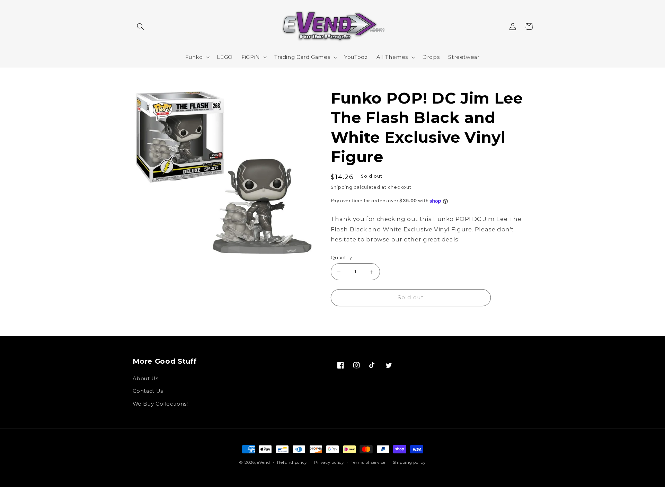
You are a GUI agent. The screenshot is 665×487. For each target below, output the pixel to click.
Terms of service (368, 462)
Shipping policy (409, 462)
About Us (146, 378)
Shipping (342, 187)
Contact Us (148, 391)
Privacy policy (329, 462)
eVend (263, 462)
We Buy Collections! (160, 404)
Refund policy (292, 462)
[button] (141, 26)
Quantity (341, 257)
